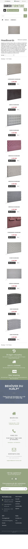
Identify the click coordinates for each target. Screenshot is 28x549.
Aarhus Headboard (14, 104)
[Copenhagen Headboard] (14, 69)
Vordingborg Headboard (14, 232)
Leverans (17, 503)
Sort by (2, 55)
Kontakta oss (14, 454)
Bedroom (7, 19)
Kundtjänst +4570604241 (14, 442)
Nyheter (17, 508)
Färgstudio (17, 501)
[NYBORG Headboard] (14, 273)
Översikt (17, 499)
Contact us (8, 1)
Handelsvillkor (18, 506)
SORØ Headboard (14, 309)
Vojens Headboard (14, 130)
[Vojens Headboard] (14, 120)
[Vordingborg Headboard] (14, 222)
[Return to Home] (2, 20)
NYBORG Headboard (14, 283)
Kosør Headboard (14, 258)
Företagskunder (6, 518)
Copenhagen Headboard (14, 79)
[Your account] (4, 10)
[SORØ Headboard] (14, 299)
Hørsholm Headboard (14, 155)
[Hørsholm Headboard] (14, 145)
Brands (3, 523)
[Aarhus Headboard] (14, 94)
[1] (25, 488)
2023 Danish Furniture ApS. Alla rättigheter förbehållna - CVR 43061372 (14, 531)
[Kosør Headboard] (14, 248)
